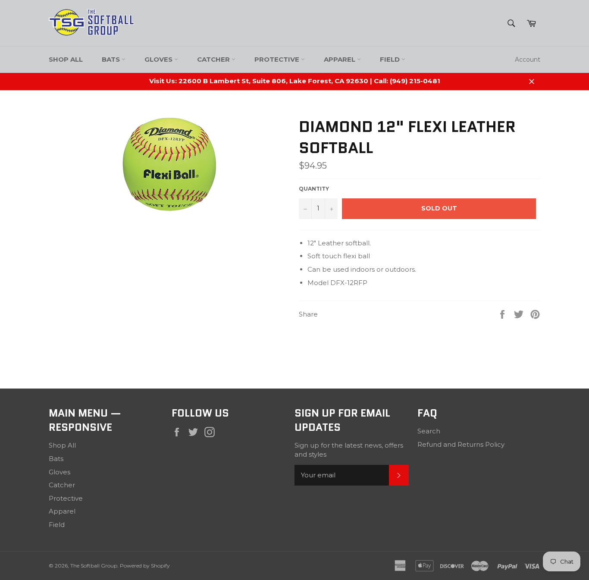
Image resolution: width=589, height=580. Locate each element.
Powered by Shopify (145, 565)
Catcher (214, 59)
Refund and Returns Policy (460, 444)
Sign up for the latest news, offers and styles (348, 449)
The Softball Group (93, 565)
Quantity (314, 188)
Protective (277, 59)
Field (390, 59)
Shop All (66, 59)
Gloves (159, 59)
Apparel (340, 59)
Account (527, 59)
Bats (112, 59)
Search (428, 431)
